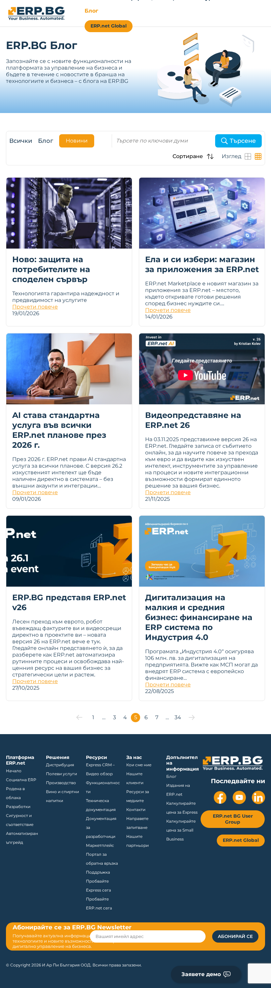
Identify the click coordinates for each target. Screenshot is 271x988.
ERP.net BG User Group (233, 819)
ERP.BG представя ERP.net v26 (69, 602)
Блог (45, 141)
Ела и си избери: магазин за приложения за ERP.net (202, 264)
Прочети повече (35, 307)
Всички (20, 141)
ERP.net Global (109, 26)
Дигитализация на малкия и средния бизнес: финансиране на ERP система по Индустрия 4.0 (198, 617)
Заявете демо (201, 974)
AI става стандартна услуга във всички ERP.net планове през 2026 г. (59, 430)
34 (177, 717)
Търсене (243, 141)
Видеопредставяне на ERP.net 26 (193, 420)
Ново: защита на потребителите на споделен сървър (51, 269)
